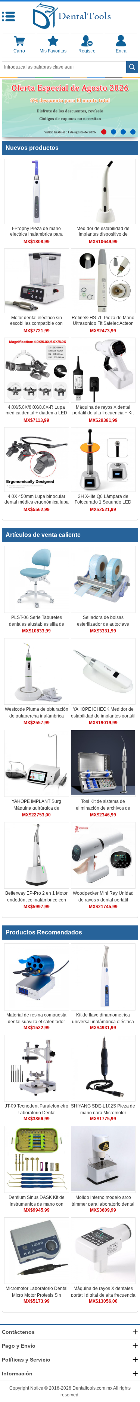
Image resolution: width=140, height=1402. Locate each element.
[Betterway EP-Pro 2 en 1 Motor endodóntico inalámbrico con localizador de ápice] (36, 885)
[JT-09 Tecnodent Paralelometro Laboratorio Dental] (36, 1097)
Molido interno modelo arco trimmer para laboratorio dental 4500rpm (103, 1204)
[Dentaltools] (70, 16)
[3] (123, 132)
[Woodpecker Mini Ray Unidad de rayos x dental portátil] (103, 885)
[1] (103, 132)
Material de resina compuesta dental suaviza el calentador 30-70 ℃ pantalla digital (36, 1021)
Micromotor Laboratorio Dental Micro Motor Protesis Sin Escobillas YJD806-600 (37, 1295)
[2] (113, 132)
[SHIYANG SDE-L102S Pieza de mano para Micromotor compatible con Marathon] (103, 1097)
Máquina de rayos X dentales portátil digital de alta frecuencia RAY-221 (103, 1295)
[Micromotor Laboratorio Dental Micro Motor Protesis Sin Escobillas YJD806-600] (36, 1280)
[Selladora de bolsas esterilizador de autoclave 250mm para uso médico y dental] (103, 609)
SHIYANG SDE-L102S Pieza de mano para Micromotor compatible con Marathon (103, 1112)
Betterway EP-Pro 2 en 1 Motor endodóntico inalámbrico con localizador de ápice (36, 900)
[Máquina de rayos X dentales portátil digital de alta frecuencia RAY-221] (103, 1280)
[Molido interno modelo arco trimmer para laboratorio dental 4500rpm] (103, 1189)
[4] (133, 132)
